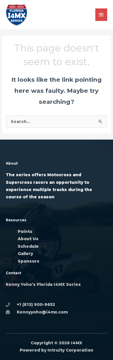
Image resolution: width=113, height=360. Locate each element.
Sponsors (28, 261)
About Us (28, 238)
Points (25, 231)
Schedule (28, 246)
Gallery (26, 253)
